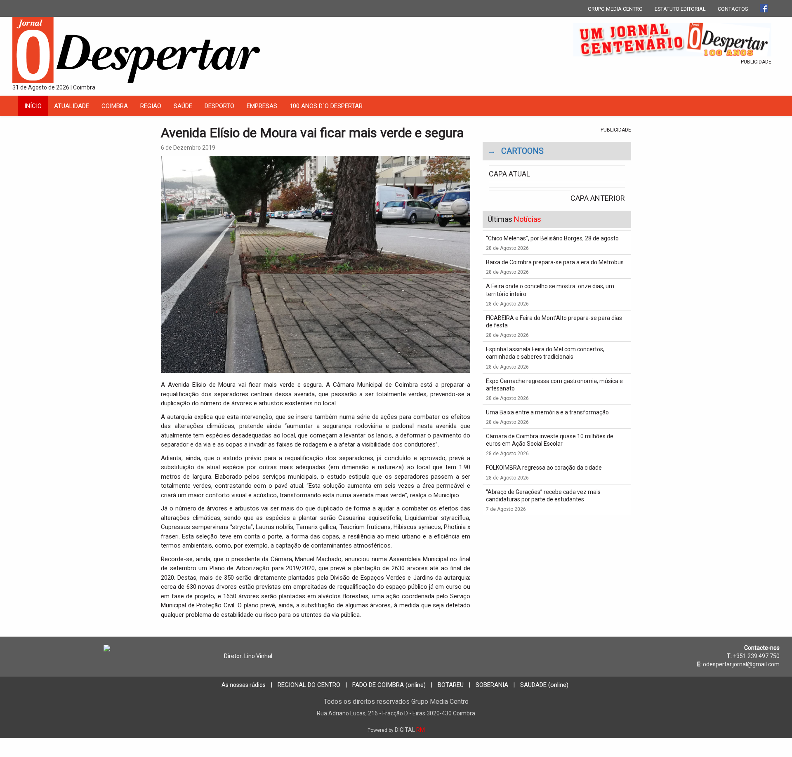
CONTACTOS (733, 9)
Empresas (262, 106)
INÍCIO (33, 106)
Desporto (219, 106)
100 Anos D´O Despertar (326, 106)
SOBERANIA (492, 685)
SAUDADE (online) (544, 685)
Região (150, 106)
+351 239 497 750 (756, 656)
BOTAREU (451, 685)
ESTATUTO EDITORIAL (680, 9)
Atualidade (71, 106)
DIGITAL (396, 729)
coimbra (114, 106)
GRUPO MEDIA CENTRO (615, 9)
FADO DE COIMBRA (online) (389, 685)
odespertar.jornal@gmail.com (741, 664)
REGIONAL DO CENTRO (309, 685)
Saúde (183, 106)
